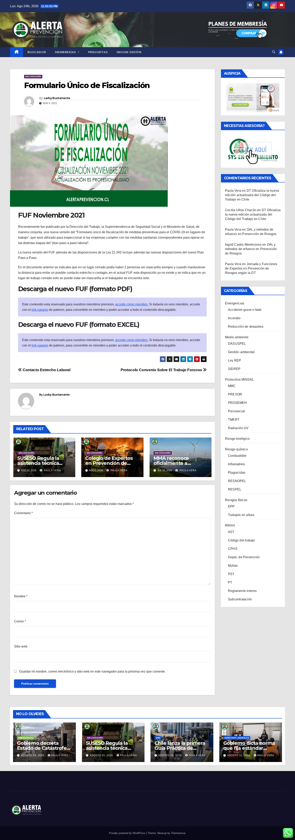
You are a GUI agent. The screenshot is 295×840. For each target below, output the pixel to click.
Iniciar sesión (129, 52)
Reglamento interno (242, 591)
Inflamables (236, 464)
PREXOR (235, 394)
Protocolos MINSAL (239, 379)
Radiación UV (238, 428)
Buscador (36, 52)
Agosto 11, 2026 (239, 755)
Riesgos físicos (236, 500)
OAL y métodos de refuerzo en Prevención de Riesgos (251, 249)
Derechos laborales (237, 738)
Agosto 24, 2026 (33, 755)
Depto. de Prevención (244, 557)
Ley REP (234, 360)
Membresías (66, 52)
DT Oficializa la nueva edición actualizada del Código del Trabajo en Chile (252, 195)
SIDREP (234, 369)
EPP (231, 506)
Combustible (237, 455)
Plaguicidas (236, 472)
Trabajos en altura (241, 515)
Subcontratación (240, 599)
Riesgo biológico (237, 438)
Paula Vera (52, 470)
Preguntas (98, 52)
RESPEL (234, 489)
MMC (232, 386)
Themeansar (178, 833)
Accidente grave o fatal (244, 309)
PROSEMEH (237, 402)
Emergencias (234, 303)
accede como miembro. (131, 304)
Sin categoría (33, 76)
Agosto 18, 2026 (170, 755)
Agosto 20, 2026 (102, 755)
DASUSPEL (237, 343)
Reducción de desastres (245, 326)
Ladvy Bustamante (57, 98)
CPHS (232, 548)
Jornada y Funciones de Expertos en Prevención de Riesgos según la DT (251, 268)
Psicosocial (236, 411)
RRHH (230, 525)
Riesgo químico (236, 449)
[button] (273, 52)
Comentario (23, 513)
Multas (233, 565)
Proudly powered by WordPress (127, 833)
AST (231, 532)
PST (231, 574)
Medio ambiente (236, 337)
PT (230, 582)
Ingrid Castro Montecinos (243, 244)
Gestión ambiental (241, 352)
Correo (20, 621)
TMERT (233, 419)
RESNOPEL (237, 481)
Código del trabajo (241, 540)
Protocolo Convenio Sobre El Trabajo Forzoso (162, 370)
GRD (158, 738)
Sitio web (20, 646)
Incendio (234, 318)
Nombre (20, 596)
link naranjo (40, 309)
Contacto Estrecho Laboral (46, 370)
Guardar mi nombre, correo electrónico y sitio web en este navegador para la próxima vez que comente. (92, 671)
